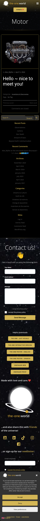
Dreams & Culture (20, 193)
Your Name (8, 267)
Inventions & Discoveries (20, 94)
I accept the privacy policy (16, 470)
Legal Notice (25, 517)
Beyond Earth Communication (20, 141)
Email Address (9, 277)
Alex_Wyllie (9, 72)
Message (7, 286)
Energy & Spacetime (20, 203)
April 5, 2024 (20, 72)
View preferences (20, 509)
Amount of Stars (20, 138)
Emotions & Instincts (20, 199)
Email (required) (10, 459)
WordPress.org (20, 229)
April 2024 (20, 166)
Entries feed (20, 223)
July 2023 (20, 176)
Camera (20, 131)
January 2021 (20, 183)
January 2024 (20, 173)
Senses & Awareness (20, 210)
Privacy (18, 517)
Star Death (20, 134)
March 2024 (20, 169)
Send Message (20, 318)
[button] (37, 475)
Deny (20, 503)
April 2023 (20, 180)
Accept (20, 497)
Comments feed (20, 226)
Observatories (20, 127)
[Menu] (37, 3)
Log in (20, 219)
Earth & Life (20, 196)
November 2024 (20, 163)
